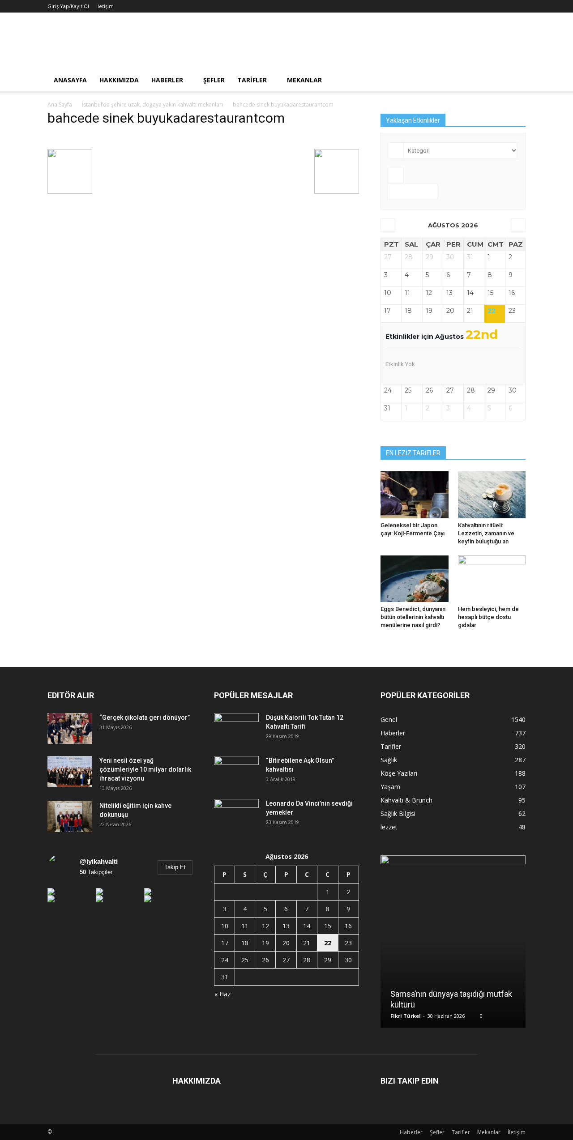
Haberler (167, 80)
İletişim (105, 6)
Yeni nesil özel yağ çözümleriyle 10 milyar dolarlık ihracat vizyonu (145, 769)
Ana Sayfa (59, 104)
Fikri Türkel (405, 1015)
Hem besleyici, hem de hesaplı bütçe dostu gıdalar (488, 617)
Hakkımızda (119, 80)
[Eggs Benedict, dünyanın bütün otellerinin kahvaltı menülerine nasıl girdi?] (415, 578)
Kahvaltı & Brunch (406, 800)
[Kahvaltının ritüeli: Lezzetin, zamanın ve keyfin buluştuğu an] (492, 494)
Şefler (214, 80)
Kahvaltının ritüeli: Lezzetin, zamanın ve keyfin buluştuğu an (486, 533)
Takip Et (175, 867)
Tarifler (252, 80)
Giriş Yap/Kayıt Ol (68, 6)
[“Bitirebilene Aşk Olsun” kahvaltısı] (236, 771)
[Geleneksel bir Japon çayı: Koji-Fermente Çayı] (415, 494)
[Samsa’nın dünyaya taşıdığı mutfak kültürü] (453, 944)
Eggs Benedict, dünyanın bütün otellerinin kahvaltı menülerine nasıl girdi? (413, 617)
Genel (389, 719)
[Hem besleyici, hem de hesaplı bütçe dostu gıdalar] (492, 578)
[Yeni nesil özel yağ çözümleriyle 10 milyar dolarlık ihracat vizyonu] (69, 771)
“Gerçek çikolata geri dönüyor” (144, 717)
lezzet (389, 827)
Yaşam (390, 786)
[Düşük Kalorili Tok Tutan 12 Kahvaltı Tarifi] (236, 728)
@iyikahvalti (99, 861)
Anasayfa (70, 80)
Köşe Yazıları (399, 773)
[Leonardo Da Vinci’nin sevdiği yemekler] (236, 814)
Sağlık (389, 760)
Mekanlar (304, 80)
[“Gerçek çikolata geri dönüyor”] (69, 728)
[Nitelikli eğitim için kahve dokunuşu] (69, 816)
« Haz (222, 994)
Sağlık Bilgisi (398, 813)
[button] (515, 80)
